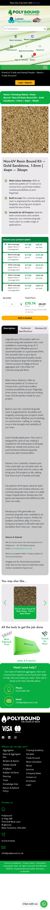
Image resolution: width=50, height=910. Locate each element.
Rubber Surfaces (11, 772)
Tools (5, 780)
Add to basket (25, 318)
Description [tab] (9, 328)
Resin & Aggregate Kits (12, 756)
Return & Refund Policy (11, 789)
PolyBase (7, 768)
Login (28, 784)
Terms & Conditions (12, 863)
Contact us (31, 777)
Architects (31, 781)
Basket (32, 57)
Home (6, 94)
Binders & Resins (11, 761)
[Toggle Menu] (45, 67)
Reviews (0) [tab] (40, 328)
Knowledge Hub (10, 784)
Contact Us (40, 50)
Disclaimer (41, 863)
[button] (25, 82)
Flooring (7, 776)
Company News (33, 773)
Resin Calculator (15, 40)
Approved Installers (26, 51)
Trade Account (11, 50)
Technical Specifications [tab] (26, 330)
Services (30, 769)
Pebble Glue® (9, 764)
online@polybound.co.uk (21, 548)
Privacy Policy (29, 863)
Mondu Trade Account (32, 39)
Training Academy (34, 750)
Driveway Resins (19, 94)
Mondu (36, 2)
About (29, 765)
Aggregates (8, 750)
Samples (30, 754)
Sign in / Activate (21, 60)
